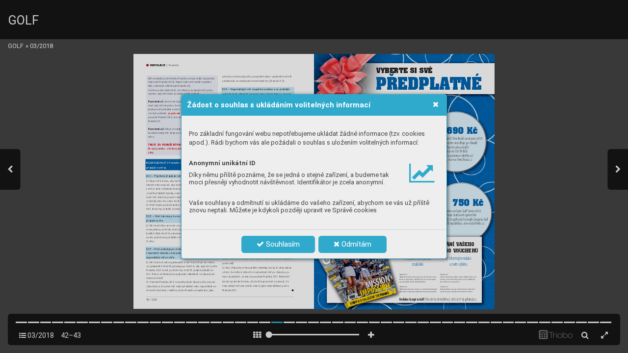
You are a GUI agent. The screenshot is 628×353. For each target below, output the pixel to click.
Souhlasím (282, 244)
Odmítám (355, 244)
